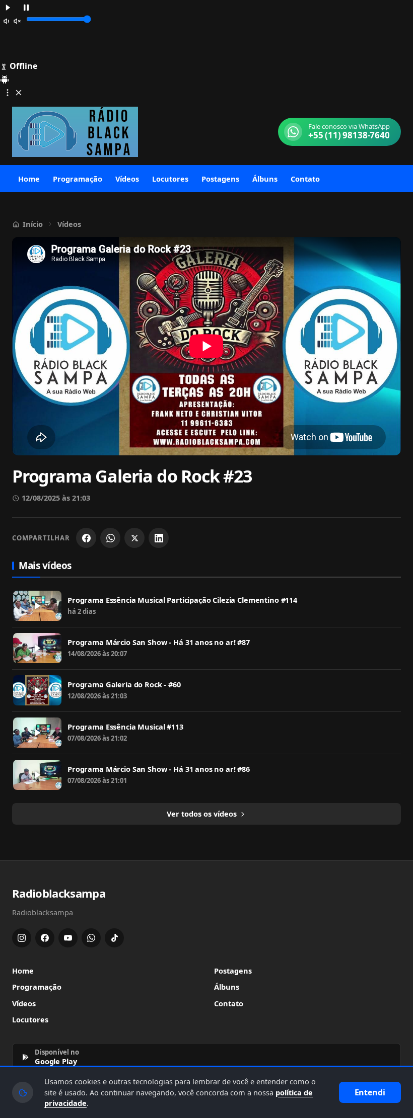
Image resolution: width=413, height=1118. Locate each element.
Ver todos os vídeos (203, 814)
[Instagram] (21, 937)
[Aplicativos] (13, 92)
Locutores (170, 179)
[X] (134, 538)
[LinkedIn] (159, 538)
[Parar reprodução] (26, 7)
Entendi (370, 1092)
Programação (77, 179)
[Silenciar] (12, 20)
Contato (305, 179)
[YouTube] (68, 937)
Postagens (220, 179)
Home (29, 179)
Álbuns (265, 179)
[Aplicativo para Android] (4, 78)
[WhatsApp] (110, 538)
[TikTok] (114, 937)
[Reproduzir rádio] (8, 7)
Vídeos (127, 179)
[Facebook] (86, 538)
